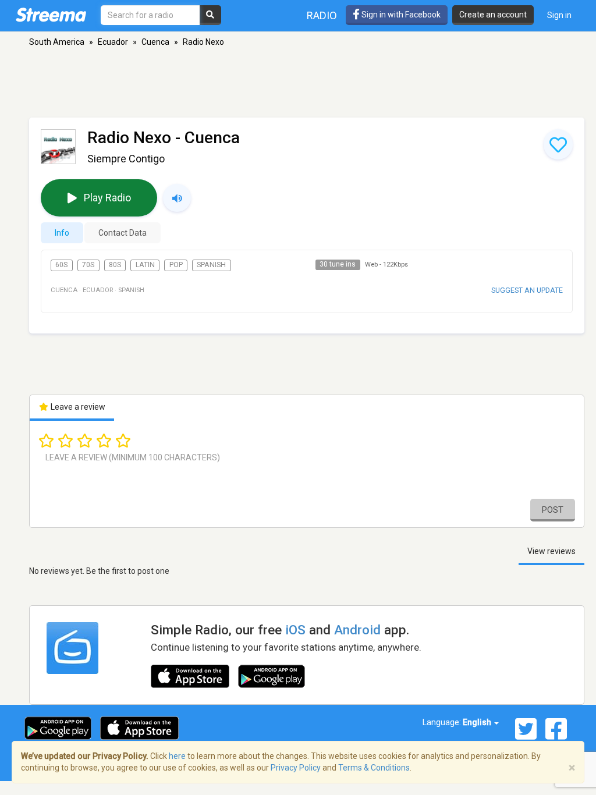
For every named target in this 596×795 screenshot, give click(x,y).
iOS (295, 629)
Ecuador (113, 42)
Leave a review (77, 406)
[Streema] (51, 15)
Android (357, 629)
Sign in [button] (559, 15)
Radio (322, 15)
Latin (145, 265)
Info (62, 232)
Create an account (493, 14)
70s (88, 265)
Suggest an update (527, 290)
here (177, 756)
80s (115, 265)
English (478, 722)
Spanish (211, 265)
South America (56, 42)
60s (61, 265)
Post (552, 510)
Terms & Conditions (374, 767)
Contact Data (122, 232)
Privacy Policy (296, 767)
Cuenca (155, 42)
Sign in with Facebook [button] (400, 14)
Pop (176, 265)
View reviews (551, 551)
